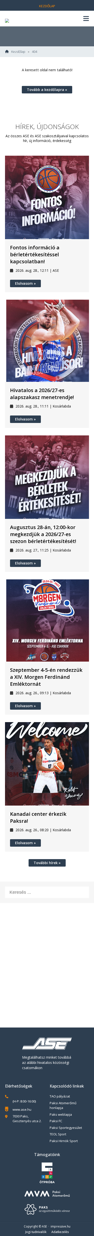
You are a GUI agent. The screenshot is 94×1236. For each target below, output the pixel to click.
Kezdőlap (47, 6)
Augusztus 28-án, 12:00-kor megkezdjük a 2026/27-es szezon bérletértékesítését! (43, 534)
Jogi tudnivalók (35, 1232)
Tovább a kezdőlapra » (47, 89)
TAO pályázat (60, 1096)
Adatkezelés (60, 1232)
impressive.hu (60, 1226)
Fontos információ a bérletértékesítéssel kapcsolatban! (34, 254)
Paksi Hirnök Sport (64, 1141)
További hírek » (47, 862)
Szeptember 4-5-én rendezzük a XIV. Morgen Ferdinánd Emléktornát (46, 677)
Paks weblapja (61, 1114)
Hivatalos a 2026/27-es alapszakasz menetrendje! (42, 394)
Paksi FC (56, 1121)
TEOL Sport (58, 1134)
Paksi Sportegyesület (66, 1127)
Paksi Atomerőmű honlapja (63, 1105)
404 (34, 51)
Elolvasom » (25, 283)
